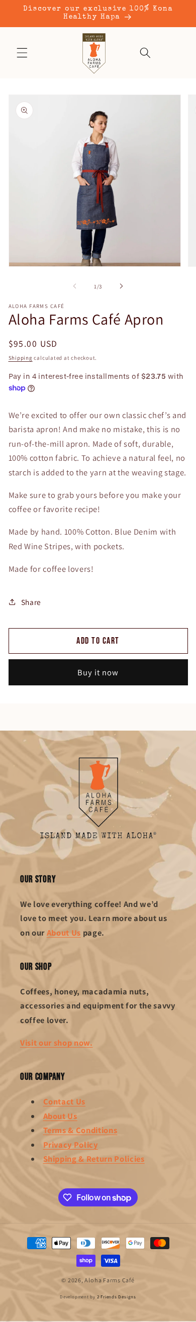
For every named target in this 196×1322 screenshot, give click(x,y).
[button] (22, 53)
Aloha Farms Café (109, 1280)
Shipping (21, 357)
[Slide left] (75, 286)
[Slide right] (121, 286)
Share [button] (31, 602)
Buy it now (98, 672)
